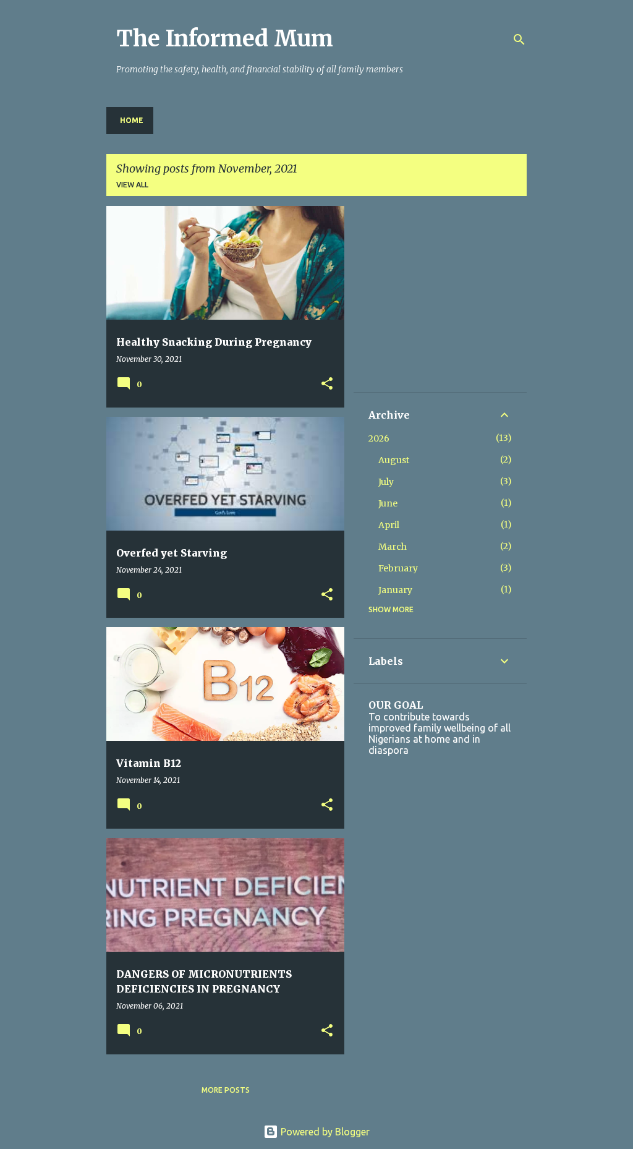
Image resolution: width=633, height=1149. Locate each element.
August (393, 460)
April (388, 525)
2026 (378, 438)
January (395, 590)
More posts (226, 1090)
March (392, 546)
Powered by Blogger (324, 1131)
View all (132, 185)
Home (131, 120)
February (398, 568)
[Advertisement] (461, 298)
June (387, 503)
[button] (327, 384)
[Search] (519, 39)
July (386, 481)
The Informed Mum (224, 39)
